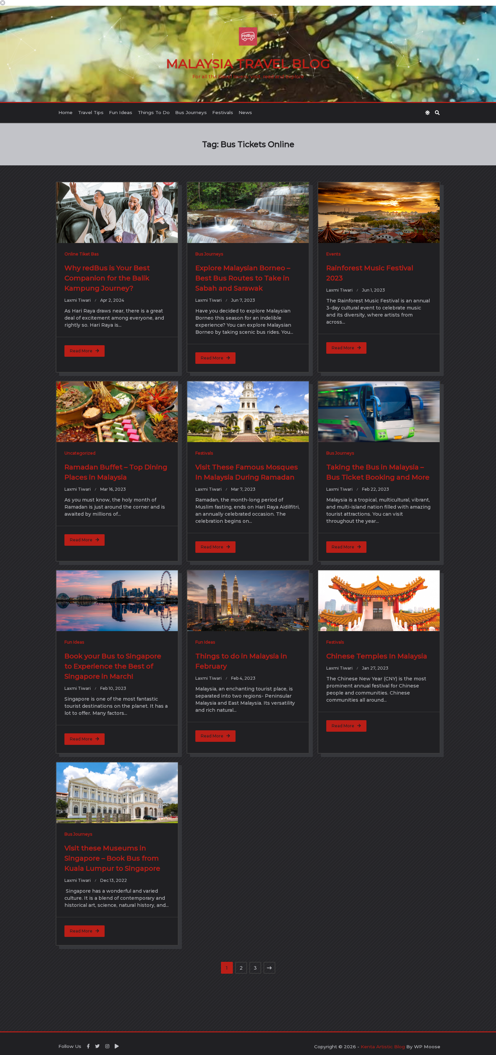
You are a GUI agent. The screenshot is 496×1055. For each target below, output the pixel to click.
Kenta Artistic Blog (383, 1046)
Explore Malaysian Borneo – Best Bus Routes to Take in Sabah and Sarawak (242, 278)
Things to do (154, 112)
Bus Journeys (191, 112)
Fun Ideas (120, 112)
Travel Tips (91, 112)
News (245, 112)
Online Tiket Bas (81, 253)
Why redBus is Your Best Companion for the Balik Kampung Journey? (107, 278)
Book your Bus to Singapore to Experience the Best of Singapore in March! (112, 666)
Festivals (222, 112)
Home (65, 112)
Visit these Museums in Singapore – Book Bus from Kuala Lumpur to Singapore (112, 858)
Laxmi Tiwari (77, 300)
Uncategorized (79, 453)
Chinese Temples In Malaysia (376, 656)
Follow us (69, 1046)
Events (333, 253)
